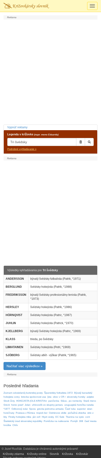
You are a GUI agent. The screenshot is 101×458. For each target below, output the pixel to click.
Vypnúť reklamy (17, 127)
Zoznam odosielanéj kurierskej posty (23, 392)
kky (5, 417)
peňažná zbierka (77, 413)
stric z (90, 413)
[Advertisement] (50, 71)
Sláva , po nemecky (71, 401)
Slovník (54, 454)
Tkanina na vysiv (75, 417)
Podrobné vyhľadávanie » (21, 149)
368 (81, 421)
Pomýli (74, 421)
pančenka (53, 401)
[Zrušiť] (80, 142)
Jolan (28, 405)
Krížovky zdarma (13, 454)
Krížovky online (37, 454)
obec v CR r (59, 397)
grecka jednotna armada (50, 409)
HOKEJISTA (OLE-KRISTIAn (31, 401)
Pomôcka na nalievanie (56, 421)
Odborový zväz (20, 409)
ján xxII (36, 417)
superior (81, 409)
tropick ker (41, 413)
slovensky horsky (76, 397)
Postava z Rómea (25, 413)
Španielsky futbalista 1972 (58, 392)
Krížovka (67, 454)
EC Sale (59, 417)
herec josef (17, 405)
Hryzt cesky (48, 417)
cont (87, 417)
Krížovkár (82, 454)
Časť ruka (70, 409)
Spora (32, 409)
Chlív (15, 425)
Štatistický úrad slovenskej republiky (23, 421)
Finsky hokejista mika (19, 417)
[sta (49, 397)
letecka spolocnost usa (33, 397)
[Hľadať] (89, 142)
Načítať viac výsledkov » (25, 366)
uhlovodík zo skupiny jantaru (47, 405)
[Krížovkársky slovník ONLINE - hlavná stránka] (26, 6)
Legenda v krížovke (32, 134)
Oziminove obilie (57, 413)
